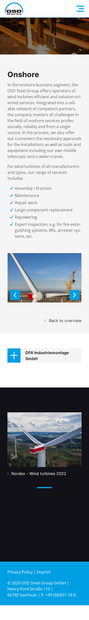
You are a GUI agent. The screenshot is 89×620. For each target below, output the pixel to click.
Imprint (44, 572)
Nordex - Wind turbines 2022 (38, 473)
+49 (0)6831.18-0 (60, 595)
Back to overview (65, 320)
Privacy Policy (20, 572)
